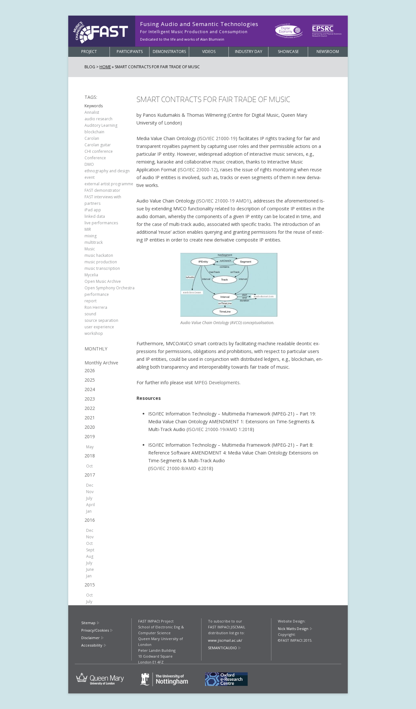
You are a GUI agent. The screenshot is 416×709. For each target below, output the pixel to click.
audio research (98, 119)
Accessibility (91, 645)
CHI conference (98, 151)
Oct (89, 466)
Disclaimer (90, 637)
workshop (93, 333)
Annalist (91, 112)
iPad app (92, 210)
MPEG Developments (217, 382)
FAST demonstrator (102, 190)
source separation (101, 320)
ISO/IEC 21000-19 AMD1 (223, 201)
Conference (95, 158)
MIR (87, 229)
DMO (89, 164)
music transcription (102, 268)
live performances (101, 223)
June (90, 569)
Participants (130, 51)
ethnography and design (107, 171)
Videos (208, 51)
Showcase (288, 51)
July (89, 498)
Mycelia (91, 275)
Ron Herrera (95, 307)
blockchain (94, 132)
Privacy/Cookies (95, 630)
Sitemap (88, 622)
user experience (99, 327)
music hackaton (98, 255)
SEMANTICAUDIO (222, 647)
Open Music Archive (102, 281)
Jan (89, 511)
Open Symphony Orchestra (109, 288)
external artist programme (108, 184)
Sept (90, 550)
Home (105, 67)
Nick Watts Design (293, 628)
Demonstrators (169, 51)
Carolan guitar (97, 145)
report (90, 301)
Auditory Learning (100, 125)
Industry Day (248, 51)
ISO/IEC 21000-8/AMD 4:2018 (181, 468)
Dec (89, 485)
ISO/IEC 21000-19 (217, 138)
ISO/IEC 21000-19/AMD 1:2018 (220, 429)
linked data (94, 216)
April (90, 504)
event (89, 177)
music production (100, 262)
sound (90, 314)
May (90, 447)
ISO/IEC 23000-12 (197, 169)
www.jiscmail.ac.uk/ (225, 640)
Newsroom (328, 51)
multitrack (93, 242)
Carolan (91, 138)
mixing (90, 236)
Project (89, 51)
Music (89, 249)
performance (96, 294)
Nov (90, 491)
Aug (89, 556)
